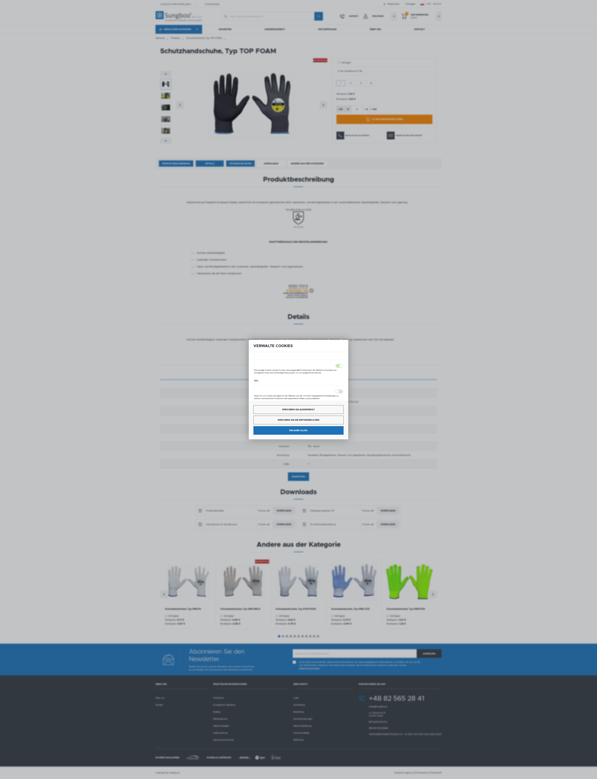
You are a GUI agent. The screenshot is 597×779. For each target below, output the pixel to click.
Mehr (256, 380)
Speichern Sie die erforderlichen (298, 420)
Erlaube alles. (298, 430)
